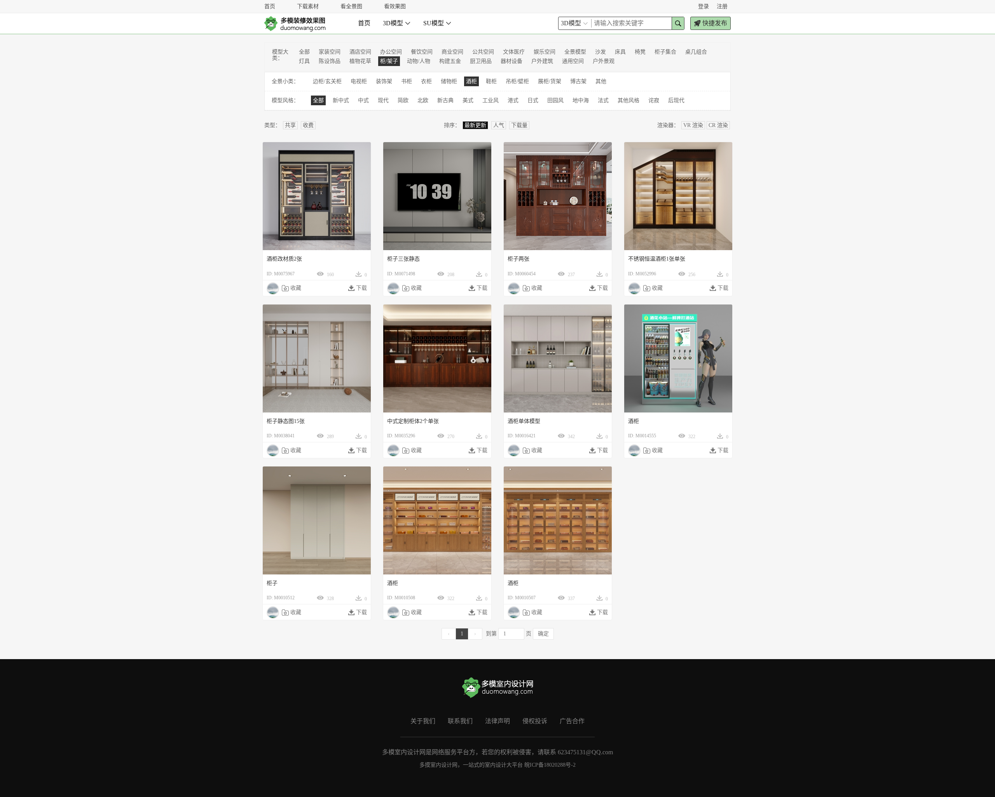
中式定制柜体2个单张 (413, 421)
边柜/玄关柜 (327, 81)
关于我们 (422, 721)
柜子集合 (665, 52)
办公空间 (391, 52)
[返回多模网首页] (295, 23)
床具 (620, 52)
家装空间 (329, 52)
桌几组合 (696, 52)
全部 (304, 52)
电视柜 (359, 81)
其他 (600, 81)
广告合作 (572, 721)
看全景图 (351, 6)
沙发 (600, 52)
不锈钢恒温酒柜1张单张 (656, 259)
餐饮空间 (422, 52)
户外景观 (603, 61)
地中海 (581, 100)
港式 (513, 100)
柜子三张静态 (403, 259)
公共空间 (483, 52)
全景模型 (575, 52)
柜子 (272, 583)
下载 (357, 288)
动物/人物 (418, 61)
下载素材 (308, 6)
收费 (308, 125)
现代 (383, 100)
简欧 (403, 100)
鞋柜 (491, 81)
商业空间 (452, 52)
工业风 (490, 100)
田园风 (555, 100)
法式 (603, 100)
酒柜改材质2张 (284, 259)
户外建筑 (542, 61)
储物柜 (449, 81)
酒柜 (471, 81)
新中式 (341, 100)
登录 (703, 6)
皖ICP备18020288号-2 (550, 765)
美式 (468, 100)
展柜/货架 (549, 81)
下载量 (519, 125)
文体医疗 (514, 52)
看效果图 (395, 6)
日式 (532, 100)
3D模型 (397, 23)
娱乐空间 (544, 52)
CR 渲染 (718, 125)
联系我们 (460, 721)
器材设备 (511, 61)
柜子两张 (518, 259)
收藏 (291, 288)
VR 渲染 (693, 125)
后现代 (676, 100)
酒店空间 (360, 52)
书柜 (406, 81)
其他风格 (628, 100)
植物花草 (360, 61)
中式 (363, 100)
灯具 (304, 61)
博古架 (578, 81)
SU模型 (437, 23)
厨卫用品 (481, 61)
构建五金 (450, 61)
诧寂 (653, 100)
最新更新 (475, 125)
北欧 (422, 100)
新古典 (445, 100)
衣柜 (426, 81)
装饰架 (384, 81)
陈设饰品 (329, 61)
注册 (722, 6)
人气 (498, 125)
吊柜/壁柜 (517, 81)
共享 (290, 125)
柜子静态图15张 (286, 421)
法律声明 (497, 721)
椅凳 (640, 52)
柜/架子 (389, 61)
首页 (269, 6)
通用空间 (573, 61)
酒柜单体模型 (524, 421)
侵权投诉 (534, 721)
